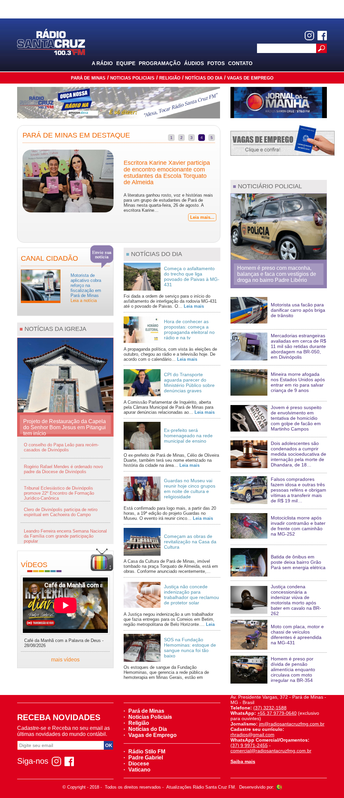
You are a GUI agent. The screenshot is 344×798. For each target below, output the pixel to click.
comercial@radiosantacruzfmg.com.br (270, 750)
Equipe (125, 63)
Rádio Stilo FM (146, 751)
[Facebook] (322, 35)
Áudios (194, 63)
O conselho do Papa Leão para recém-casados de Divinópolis (61, 447)
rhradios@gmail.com (252, 734)
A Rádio (102, 63)
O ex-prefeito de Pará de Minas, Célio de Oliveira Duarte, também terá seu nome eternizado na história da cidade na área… (171, 460)
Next (225, 184)
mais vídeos (65, 659)
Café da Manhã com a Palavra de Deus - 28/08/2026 (63, 643)
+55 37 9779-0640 (277, 713)
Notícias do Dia (203, 78)
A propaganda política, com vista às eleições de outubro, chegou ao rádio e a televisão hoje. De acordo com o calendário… (170, 354)
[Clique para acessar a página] (118, 102)
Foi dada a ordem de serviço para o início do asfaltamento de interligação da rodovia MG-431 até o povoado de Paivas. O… (170, 301)
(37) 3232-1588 (270, 707)
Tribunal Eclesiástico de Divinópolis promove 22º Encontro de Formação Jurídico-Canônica (59, 493)
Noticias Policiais (132, 78)
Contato (240, 63)
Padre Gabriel (145, 757)
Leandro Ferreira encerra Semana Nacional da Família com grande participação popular (65, 536)
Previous (12, 184)
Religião (169, 78)
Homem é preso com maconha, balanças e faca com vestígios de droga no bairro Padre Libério (276, 274)
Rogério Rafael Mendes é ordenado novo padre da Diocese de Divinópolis (63, 469)
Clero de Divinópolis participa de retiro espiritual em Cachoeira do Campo (60, 512)
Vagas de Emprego (250, 78)
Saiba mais (242, 761)
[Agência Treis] (279, 787)
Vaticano (139, 769)
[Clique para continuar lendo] (40, 286)
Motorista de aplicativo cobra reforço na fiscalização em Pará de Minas (86, 288)
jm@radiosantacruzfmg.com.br (292, 724)
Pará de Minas (88, 78)
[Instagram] (309, 35)
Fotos (216, 63)
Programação (160, 63)
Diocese (138, 763)
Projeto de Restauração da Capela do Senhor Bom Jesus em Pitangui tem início (64, 426)
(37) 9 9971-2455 (249, 745)
